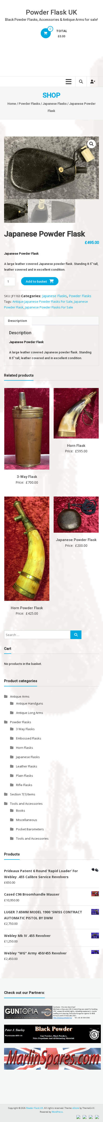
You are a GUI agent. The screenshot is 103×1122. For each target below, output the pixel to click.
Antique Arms (19, 696)
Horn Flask (76, 445)
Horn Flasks (24, 747)
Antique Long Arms (29, 713)
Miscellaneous (26, 820)
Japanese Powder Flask (76, 540)
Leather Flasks (26, 766)
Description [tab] (17, 320)
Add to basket (36, 281)
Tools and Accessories (26, 803)
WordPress (57, 1111)
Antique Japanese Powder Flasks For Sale (42, 301)
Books (20, 810)
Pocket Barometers (30, 829)
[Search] (75, 634)
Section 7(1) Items (22, 794)
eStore (76, 1108)
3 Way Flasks (25, 729)
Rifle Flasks (24, 785)
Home (11, 103)
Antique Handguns (29, 703)
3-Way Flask (27, 477)
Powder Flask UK (51, 12)
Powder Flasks (29, 103)
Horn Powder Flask (27, 608)
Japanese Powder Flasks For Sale (49, 307)
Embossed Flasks (28, 738)
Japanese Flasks (55, 103)
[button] (91, 144)
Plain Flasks (24, 775)
